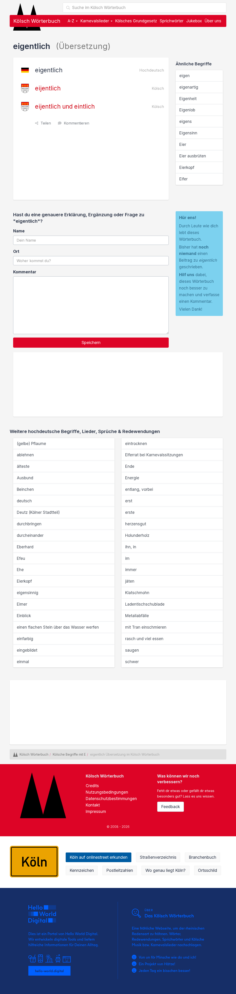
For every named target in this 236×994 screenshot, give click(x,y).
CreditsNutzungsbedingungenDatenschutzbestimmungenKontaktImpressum (111, 798)
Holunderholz (137, 535)
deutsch (24, 501)
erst (128, 501)
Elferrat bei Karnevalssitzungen (154, 455)
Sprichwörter (171, 21)
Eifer (183, 179)
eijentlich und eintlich (65, 106)
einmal (23, 661)
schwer (132, 661)
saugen (132, 650)
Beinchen (25, 489)
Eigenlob (187, 110)
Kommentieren (76, 123)
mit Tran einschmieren (145, 627)
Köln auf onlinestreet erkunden (98, 857)
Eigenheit (188, 98)
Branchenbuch (202, 857)
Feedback (170, 806)
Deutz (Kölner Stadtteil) (38, 512)
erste (130, 512)
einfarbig (25, 638)
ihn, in (130, 547)
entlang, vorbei (139, 489)
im (127, 558)
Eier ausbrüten (192, 156)
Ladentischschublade (145, 604)
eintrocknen (136, 443)
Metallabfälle (137, 615)
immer (131, 569)
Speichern (91, 342)
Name (19, 231)
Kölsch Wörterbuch (36, 21)
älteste (23, 466)
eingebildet (27, 650)
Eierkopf (186, 167)
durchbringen (29, 524)
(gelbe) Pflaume (31, 443)
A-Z (71, 21)
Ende (129, 466)
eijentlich (48, 88)
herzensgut (135, 524)
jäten (129, 581)
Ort (16, 251)
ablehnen (25, 455)
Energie (132, 478)
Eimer (22, 604)
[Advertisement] (92, 165)
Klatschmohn (137, 592)
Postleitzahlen (119, 870)
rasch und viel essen (144, 638)
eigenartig (188, 87)
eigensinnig (27, 592)
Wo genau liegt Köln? (165, 870)
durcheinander (30, 535)
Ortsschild (207, 870)
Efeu (21, 558)
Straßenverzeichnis (158, 857)
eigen (184, 75)
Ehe (20, 569)
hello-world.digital (49, 971)
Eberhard (25, 547)
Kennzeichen (82, 870)
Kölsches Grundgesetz (136, 21)
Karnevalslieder (95, 21)
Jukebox (194, 21)
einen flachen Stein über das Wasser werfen (58, 627)
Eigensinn (188, 133)
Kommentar (24, 272)
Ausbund (25, 478)
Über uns (213, 21)
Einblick (24, 615)
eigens (185, 121)
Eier (182, 144)
